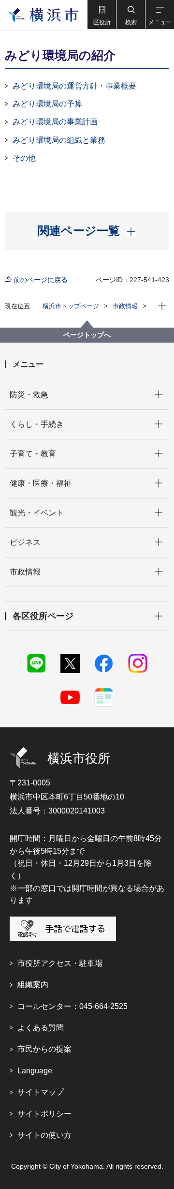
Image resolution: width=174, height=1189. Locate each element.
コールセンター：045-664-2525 (72, 1006)
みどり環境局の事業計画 (55, 122)
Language (34, 1071)
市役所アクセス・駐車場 (59, 963)
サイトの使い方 (44, 1135)
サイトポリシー (44, 1114)
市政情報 (125, 306)
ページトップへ (87, 335)
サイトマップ (40, 1092)
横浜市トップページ (71, 306)
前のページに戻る (41, 280)
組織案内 (32, 984)
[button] (101, 14)
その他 (24, 158)
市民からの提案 (44, 1049)
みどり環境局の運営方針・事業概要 (74, 86)
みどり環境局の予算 (47, 104)
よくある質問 (40, 1027)
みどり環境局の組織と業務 (59, 140)
